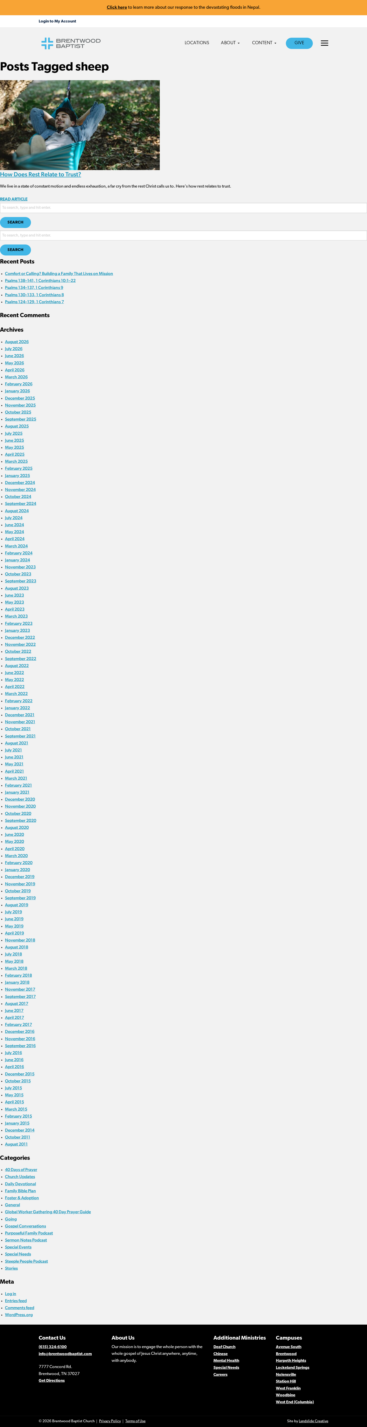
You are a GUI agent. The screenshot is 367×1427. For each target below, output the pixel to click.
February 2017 (18, 1024)
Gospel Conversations (25, 1225)
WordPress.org (19, 1314)
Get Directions (52, 1381)
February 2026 (18, 383)
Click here (117, 7)
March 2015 (16, 1109)
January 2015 (17, 1123)
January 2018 (17, 982)
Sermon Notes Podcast (26, 1239)
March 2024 (16, 545)
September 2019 (20, 897)
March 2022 (16, 693)
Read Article (13, 199)
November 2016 (20, 1038)
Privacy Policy (110, 1421)
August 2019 (16, 904)
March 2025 (16, 461)
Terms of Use (135, 1421)
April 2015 (14, 1101)
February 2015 (18, 1116)
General (12, 1204)
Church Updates (20, 1176)
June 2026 (14, 355)
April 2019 (14, 933)
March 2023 (16, 616)
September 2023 (20, 580)
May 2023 (14, 602)
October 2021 (18, 728)
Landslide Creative (313, 1421)
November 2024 (20, 489)
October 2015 (18, 1080)
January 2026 (17, 390)
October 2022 (18, 651)
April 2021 (14, 771)
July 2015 (13, 1087)
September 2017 (20, 996)
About (228, 43)
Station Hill (286, 1382)
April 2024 (14, 538)
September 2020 (20, 820)
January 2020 (17, 869)
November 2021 (20, 721)
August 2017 (16, 1003)
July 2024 (13, 517)
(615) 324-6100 (53, 1347)
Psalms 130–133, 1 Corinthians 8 (34, 294)
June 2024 (14, 524)
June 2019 (14, 918)
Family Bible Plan (20, 1190)
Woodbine (285, 1395)
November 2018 (20, 940)
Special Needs (18, 1253)
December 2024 (20, 482)
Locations (197, 43)
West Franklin (288, 1389)
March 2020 (16, 855)
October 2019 (18, 890)
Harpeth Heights (291, 1361)
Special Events (18, 1246)
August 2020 (17, 827)
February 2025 (18, 468)
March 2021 (16, 778)
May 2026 (14, 362)
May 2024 (14, 531)
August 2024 (17, 510)
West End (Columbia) (295, 1402)
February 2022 (18, 700)
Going (11, 1218)
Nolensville (286, 1375)
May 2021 (14, 763)
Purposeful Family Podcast (29, 1232)
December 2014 (19, 1130)
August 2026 (17, 341)
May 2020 (14, 841)
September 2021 (20, 735)
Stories (11, 1268)
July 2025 (13, 433)
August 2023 (17, 588)
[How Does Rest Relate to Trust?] (80, 124)
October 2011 (17, 1137)
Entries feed (16, 1300)
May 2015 (14, 1094)
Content (262, 43)
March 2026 (16, 376)
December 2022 (20, 637)
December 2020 (20, 799)
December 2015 (19, 1073)
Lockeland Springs (292, 1368)
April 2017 (14, 1017)
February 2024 (18, 552)
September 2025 (20, 419)
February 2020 (18, 862)
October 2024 (18, 496)
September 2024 (20, 503)
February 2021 (18, 785)
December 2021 (19, 714)
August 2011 (16, 1144)
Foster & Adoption (22, 1197)
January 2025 (17, 475)
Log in (10, 1293)
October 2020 (18, 813)
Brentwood (286, 1354)
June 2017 (14, 1010)
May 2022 (14, 679)
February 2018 (18, 975)
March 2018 (16, 968)
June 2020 (14, 834)
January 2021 (17, 792)
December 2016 (19, 1031)
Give (299, 43)
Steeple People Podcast (26, 1261)
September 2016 (20, 1045)
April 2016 (14, 1066)
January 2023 (17, 630)
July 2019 (13, 911)
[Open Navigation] (324, 43)
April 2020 (14, 848)
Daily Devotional (20, 1183)
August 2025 (17, 426)
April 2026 (14, 369)
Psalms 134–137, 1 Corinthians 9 (34, 287)
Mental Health (226, 1361)
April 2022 (14, 686)
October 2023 (18, 573)
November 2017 (20, 989)
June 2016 (14, 1059)
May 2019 (14, 926)
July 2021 (13, 749)
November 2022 (20, 644)
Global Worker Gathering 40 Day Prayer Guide (48, 1211)
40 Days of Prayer (21, 1169)
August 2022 (17, 665)
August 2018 (16, 947)
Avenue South (288, 1347)
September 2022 (20, 658)
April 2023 (14, 609)
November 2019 (20, 883)
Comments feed (19, 1307)
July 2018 (13, 953)
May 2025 (14, 447)
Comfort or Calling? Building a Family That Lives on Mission (59, 273)
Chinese (220, 1354)
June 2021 (14, 756)
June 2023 (14, 595)
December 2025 (20, 398)
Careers (220, 1375)
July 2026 (13, 348)
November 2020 (20, 806)
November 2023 (20, 566)
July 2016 (13, 1052)
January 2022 (17, 707)
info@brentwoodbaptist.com (65, 1354)
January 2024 (17, 559)
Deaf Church (224, 1347)
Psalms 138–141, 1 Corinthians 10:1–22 (40, 280)
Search (15, 223)
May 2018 (14, 961)
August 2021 (16, 742)
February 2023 (18, 623)
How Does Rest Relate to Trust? (40, 174)
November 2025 (20, 405)
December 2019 (19, 876)
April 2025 (14, 454)
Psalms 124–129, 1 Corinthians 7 (34, 301)
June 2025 (14, 440)
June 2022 (14, 672)
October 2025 (18, 412)
